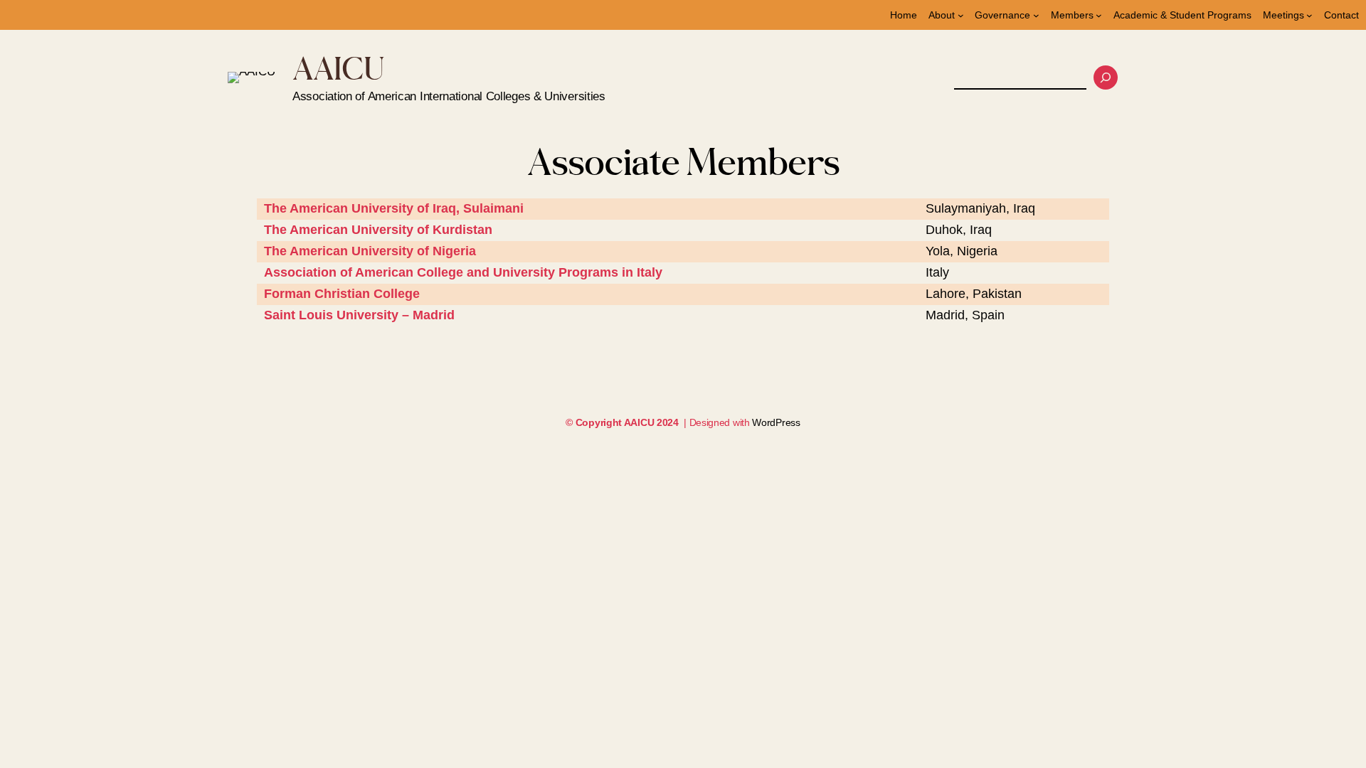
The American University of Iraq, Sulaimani (394, 208)
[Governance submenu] (1036, 15)
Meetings (1283, 15)
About (941, 15)
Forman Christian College (342, 294)
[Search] (1106, 77)
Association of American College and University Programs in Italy (463, 272)
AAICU (338, 68)
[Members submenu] (1099, 15)
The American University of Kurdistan (378, 230)
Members (1072, 15)
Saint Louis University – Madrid (359, 315)
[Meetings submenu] (1309, 15)
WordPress (776, 422)
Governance (1002, 15)
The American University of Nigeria (370, 251)
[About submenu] (961, 15)
